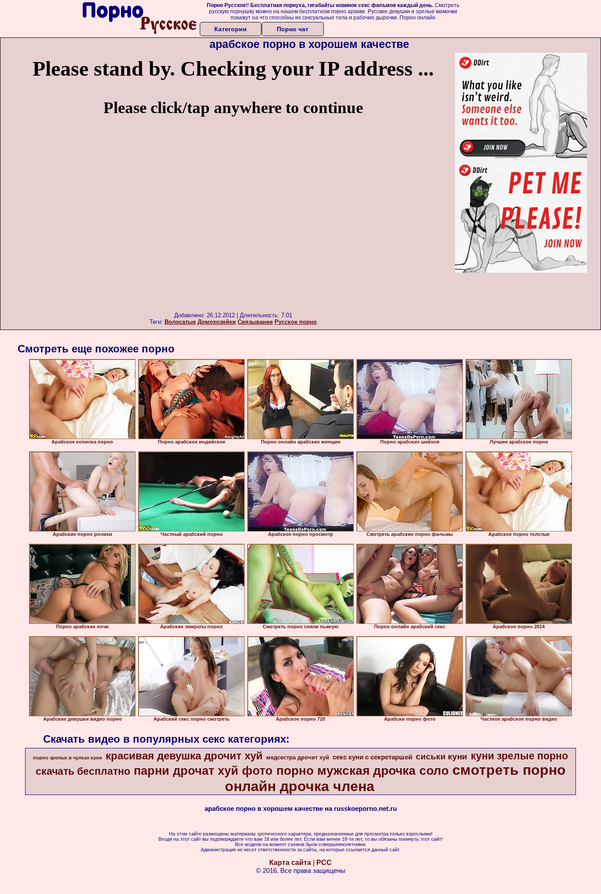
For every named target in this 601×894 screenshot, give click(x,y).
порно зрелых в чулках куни (67, 757)
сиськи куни (441, 756)
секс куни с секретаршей (372, 757)
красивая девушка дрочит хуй (184, 756)
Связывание (255, 322)
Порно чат (292, 29)
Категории (230, 29)
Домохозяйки (217, 322)
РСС (324, 862)
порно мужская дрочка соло (362, 770)
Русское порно (296, 322)
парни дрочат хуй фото (203, 770)
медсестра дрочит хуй (297, 757)
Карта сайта (290, 862)
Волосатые (180, 322)
